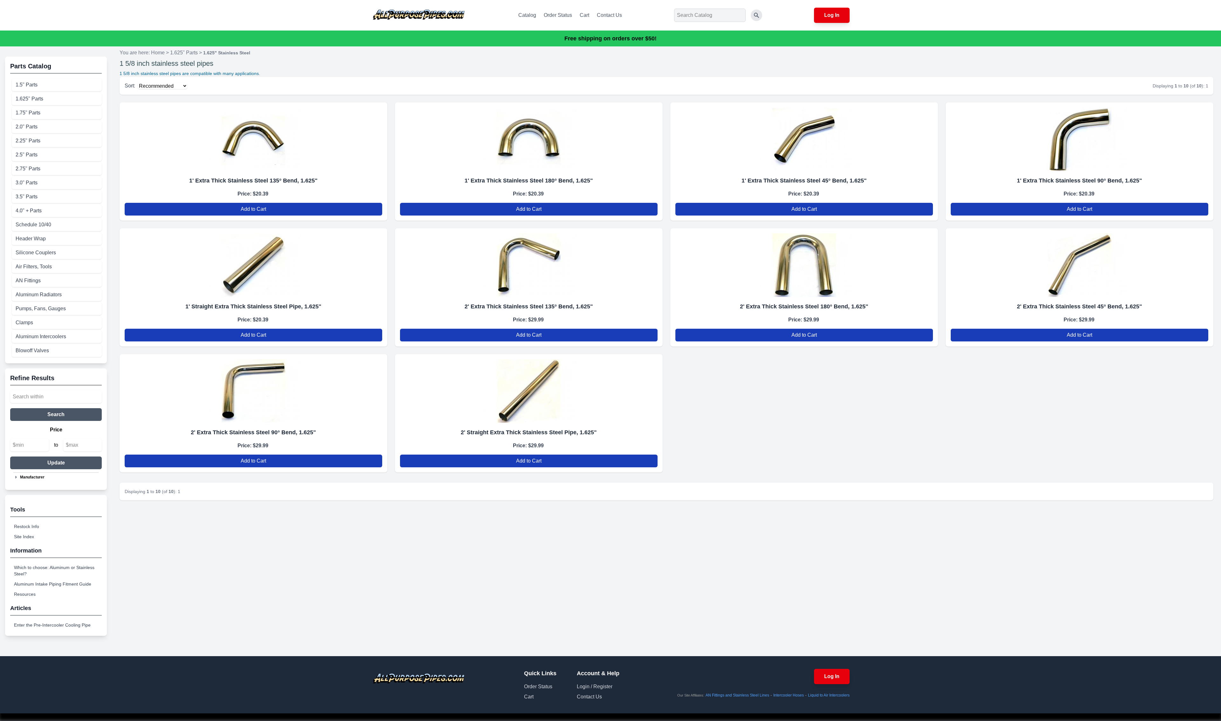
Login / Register (594, 686)
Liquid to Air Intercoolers (829, 695)
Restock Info (26, 526)
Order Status (558, 15)
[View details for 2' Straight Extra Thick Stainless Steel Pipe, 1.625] (529, 388)
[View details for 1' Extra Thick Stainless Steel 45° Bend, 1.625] (804, 136)
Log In (831, 15)
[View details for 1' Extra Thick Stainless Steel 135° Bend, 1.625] (253, 136)
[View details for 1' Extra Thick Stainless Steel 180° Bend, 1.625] (529, 136)
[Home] (418, 15)
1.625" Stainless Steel (226, 52)
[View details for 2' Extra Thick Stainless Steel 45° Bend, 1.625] (1079, 262)
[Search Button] (756, 15)
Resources (25, 594)
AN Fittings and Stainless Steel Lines (737, 695)
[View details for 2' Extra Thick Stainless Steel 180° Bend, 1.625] (804, 262)
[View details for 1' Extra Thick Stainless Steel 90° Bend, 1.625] (1079, 136)
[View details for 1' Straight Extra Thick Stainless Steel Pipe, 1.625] (253, 262)
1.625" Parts (184, 52)
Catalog (527, 15)
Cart (584, 15)
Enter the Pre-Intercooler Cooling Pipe (52, 625)
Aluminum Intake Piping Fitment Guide (52, 584)
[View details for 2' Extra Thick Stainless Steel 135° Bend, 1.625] (529, 262)
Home (158, 52)
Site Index (24, 536)
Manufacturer (32, 477)
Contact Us (609, 15)
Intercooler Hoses (788, 695)
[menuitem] (57, 85)
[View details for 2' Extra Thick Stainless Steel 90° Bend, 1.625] (253, 388)
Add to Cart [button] (253, 209)
